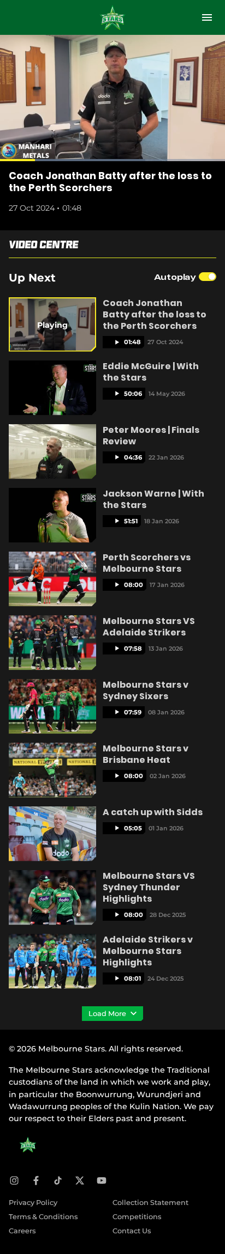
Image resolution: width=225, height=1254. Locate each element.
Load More (108, 1014)
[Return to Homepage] (112, 17)
